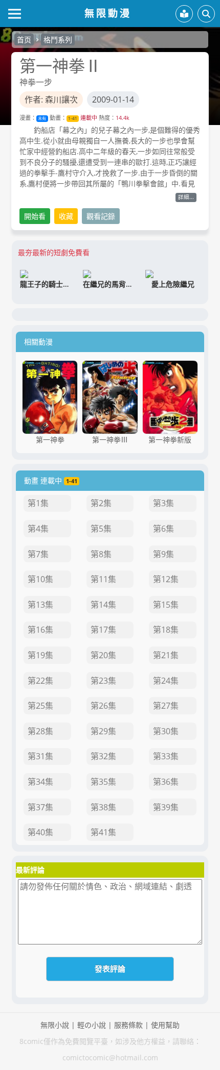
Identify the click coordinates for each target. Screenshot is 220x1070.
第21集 (166, 655)
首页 (24, 39)
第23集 (103, 680)
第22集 (40, 680)
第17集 (103, 629)
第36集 (166, 781)
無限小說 (54, 1025)
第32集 (103, 756)
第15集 (166, 604)
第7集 (38, 554)
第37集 (40, 807)
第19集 (40, 655)
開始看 (35, 216)
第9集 (163, 554)
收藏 (66, 216)
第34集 (40, 781)
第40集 (40, 832)
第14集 (103, 604)
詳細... (186, 197)
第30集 (166, 731)
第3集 (163, 503)
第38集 (103, 807)
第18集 (166, 629)
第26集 (103, 705)
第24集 (166, 680)
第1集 (38, 503)
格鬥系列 (57, 39)
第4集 (38, 528)
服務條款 (128, 1025)
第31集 (40, 756)
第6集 (163, 528)
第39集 (166, 807)
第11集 (103, 579)
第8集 (101, 554)
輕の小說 (91, 1025)
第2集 (101, 503)
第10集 (40, 579)
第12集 (166, 579)
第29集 (103, 731)
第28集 (40, 731)
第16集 (40, 629)
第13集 (40, 604)
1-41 (72, 118)
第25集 (40, 705)
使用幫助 (165, 1025)
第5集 (101, 528)
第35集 (103, 781)
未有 (42, 118)
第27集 (166, 705)
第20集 (103, 655)
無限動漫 (107, 13)
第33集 (166, 756)
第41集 (103, 832)
